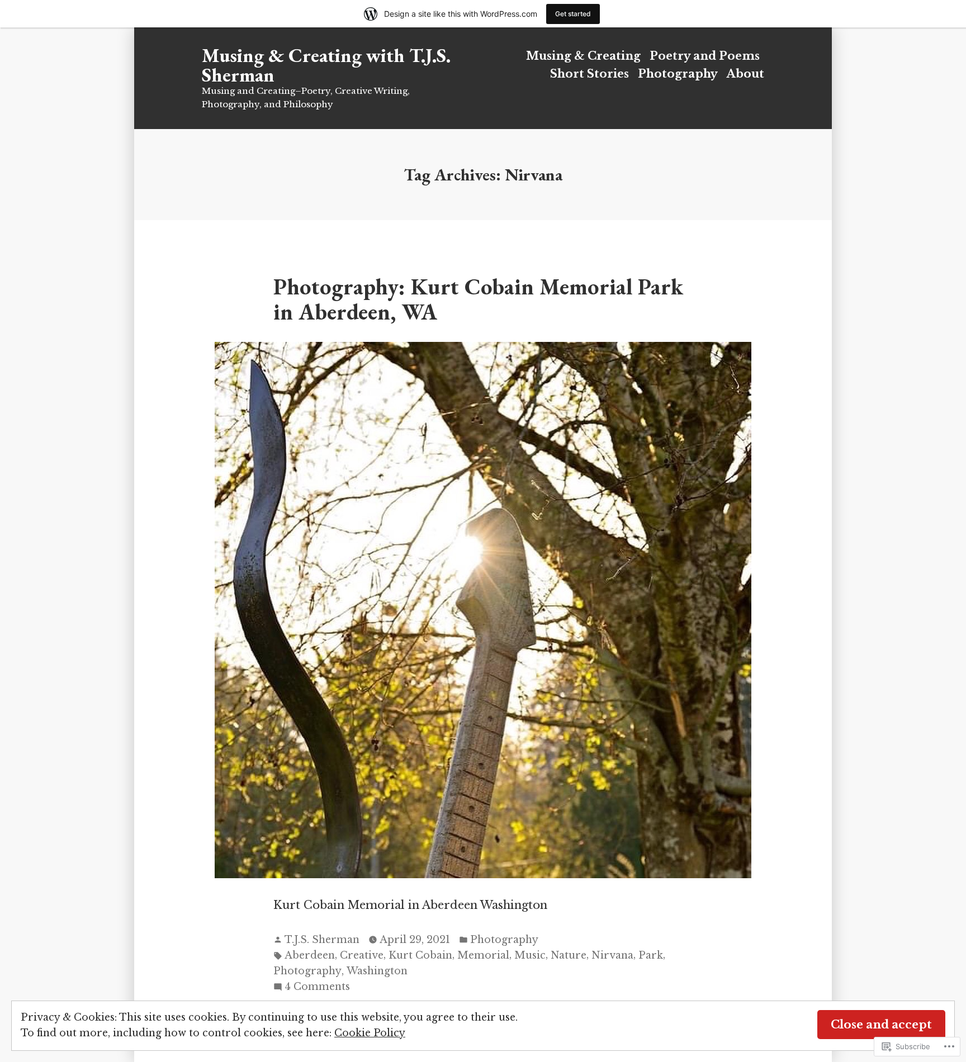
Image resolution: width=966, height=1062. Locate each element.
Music (530, 955)
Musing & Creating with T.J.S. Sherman (326, 64)
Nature (568, 955)
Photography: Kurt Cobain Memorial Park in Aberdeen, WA (478, 299)
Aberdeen (310, 955)
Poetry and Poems (705, 56)
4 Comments (317, 987)
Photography (678, 73)
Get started (573, 13)
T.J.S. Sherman (322, 940)
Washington (377, 971)
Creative (361, 955)
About (745, 73)
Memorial (483, 955)
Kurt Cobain (420, 955)
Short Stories (589, 73)
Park (650, 955)
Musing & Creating (583, 56)
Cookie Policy (369, 1033)
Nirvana (612, 955)
